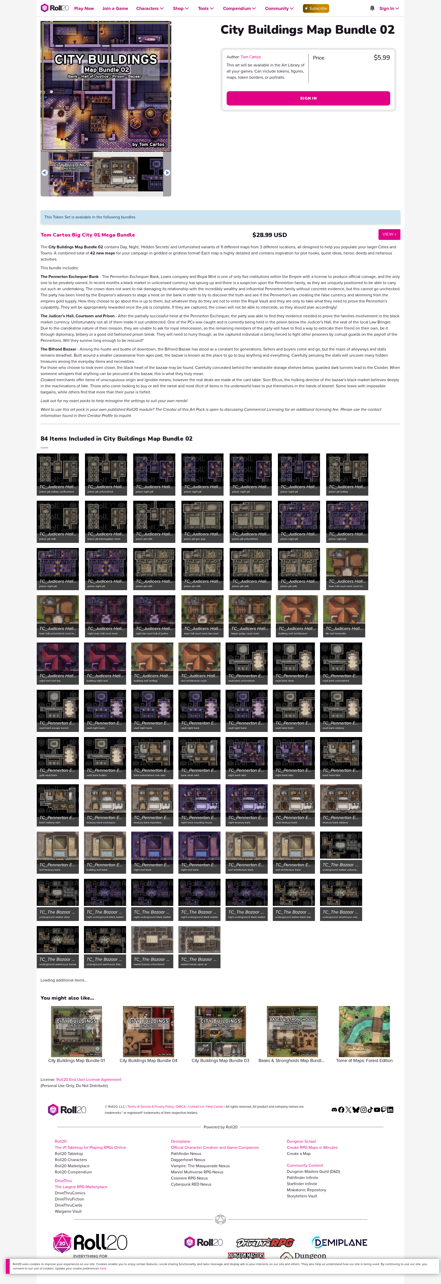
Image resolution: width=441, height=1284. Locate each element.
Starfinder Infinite (302, 1184)
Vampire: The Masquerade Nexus (200, 1166)
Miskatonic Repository (306, 1190)
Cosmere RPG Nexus (189, 1178)
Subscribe (318, 8)
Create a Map (299, 1154)
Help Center (214, 1106)
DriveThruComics (70, 1193)
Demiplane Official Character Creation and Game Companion (215, 1144)
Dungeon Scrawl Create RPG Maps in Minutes (312, 1144)
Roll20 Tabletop (69, 1154)
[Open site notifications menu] (372, 8)
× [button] (436, 1264)
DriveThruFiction (69, 1199)
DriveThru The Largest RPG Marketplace (81, 1184)
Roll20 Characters (71, 1160)
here (103, 1268)
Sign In (308, 98)
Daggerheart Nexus (188, 1160)
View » (387, 234)
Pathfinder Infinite (302, 1178)
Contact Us (196, 1106)
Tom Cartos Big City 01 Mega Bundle (88, 234)
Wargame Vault (68, 1211)
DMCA (181, 1106)
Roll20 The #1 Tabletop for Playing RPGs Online (90, 1144)
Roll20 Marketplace (72, 1166)
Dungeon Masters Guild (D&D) (313, 1171)
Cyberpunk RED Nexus (191, 1184)
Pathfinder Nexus (186, 1154)
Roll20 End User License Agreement (88, 1079)
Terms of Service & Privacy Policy (150, 1106)
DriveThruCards (68, 1205)
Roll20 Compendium (73, 1172)
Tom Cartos (251, 57)
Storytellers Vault (302, 1196)
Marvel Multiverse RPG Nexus (197, 1172)
